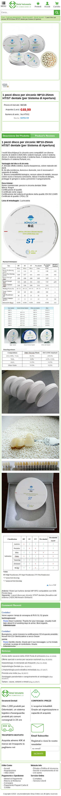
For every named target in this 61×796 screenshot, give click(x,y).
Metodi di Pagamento (13, 779)
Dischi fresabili (28, 17)
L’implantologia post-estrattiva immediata (24, 670)
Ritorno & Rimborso (12, 781)
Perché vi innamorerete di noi (45, 771)
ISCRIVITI (38, 754)
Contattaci (6, 609)
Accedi (7, 768)
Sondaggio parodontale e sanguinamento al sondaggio (27, 677)
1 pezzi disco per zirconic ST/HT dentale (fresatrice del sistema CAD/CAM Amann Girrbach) (29, 596)
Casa (3, 17)
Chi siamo (37, 773)
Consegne (8, 783)
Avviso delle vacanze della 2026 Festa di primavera (29, 656)
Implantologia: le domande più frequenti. (24, 663)
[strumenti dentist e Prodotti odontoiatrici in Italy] (20, 5)
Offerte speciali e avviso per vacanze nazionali (27, 659)
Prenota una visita (15, 673)
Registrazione (10, 771)
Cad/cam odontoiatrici (13, 17)
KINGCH (24, 118)
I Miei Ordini (9, 773)
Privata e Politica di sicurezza (45, 768)
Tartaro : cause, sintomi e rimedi (20, 682)
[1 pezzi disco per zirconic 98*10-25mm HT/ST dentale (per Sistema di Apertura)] (30, 51)
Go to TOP (52, 585)
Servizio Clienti (39, 781)
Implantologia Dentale (16, 666)
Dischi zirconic (39, 17)
